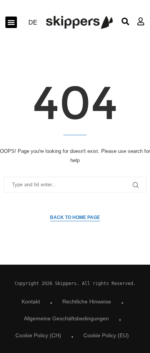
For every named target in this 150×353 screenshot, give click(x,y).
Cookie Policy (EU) (106, 335)
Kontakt (31, 301)
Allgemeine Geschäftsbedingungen (66, 318)
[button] (11, 22)
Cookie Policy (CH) (38, 335)
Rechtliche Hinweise (86, 301)
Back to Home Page (75, 217)
